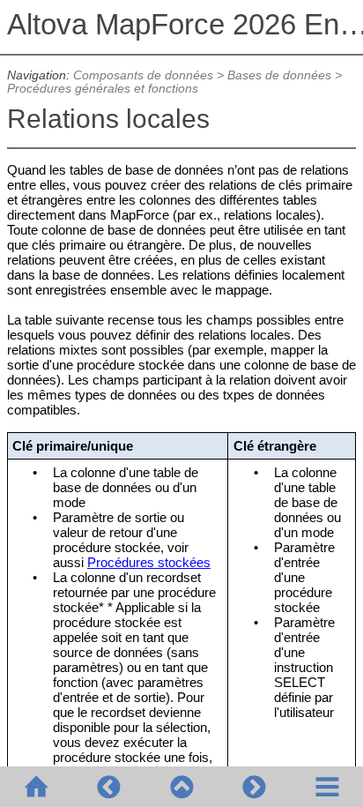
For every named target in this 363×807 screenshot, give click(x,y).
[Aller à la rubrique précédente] (108, 787)
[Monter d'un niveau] (181, 787)
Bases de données (279, 75)
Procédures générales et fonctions (102, 88)
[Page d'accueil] (36, 787)
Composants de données (143, 75)
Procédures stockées (149, 562)
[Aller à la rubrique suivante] (254, 787)
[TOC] (327, 787)
